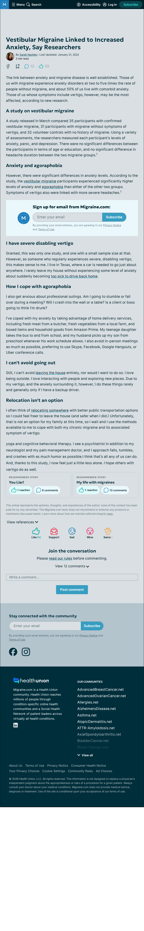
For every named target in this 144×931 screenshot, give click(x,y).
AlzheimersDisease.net (96, 709)
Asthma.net (87, 715)
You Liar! (16, 482)
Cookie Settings (53, 771)
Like (34, 533)
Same (106, 533)
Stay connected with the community (43, 616)
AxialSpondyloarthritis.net (99, 734)
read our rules (60, 558)
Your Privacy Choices (24, 771)
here (110, 513)
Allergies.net (87, 702)
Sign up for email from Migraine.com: (71, 207)
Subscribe (131, 4)
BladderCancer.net (93, 741)
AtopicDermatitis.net (94, 721)
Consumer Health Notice (88, 765)
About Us (15, 765)
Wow (87, 533)
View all (87, 755)
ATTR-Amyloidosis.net (96, 728)
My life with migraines (95, 482)
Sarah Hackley (29, 54)
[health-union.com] (31, 681)
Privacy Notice (112, 225)
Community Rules (80, 771)
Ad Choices (104, 771)
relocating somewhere (50, 410)
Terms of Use (46, 229)
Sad (69, 533)
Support (52, 533)
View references (21, 522)
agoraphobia (52, 187)
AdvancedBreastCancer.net (100, 689)
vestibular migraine (40, 181)
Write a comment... (24, 577)
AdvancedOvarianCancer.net (101, 696)
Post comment (72, 590)
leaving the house (50, 373)
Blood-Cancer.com (93, 747)
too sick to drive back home (74, 276)
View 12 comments (70, 566)
